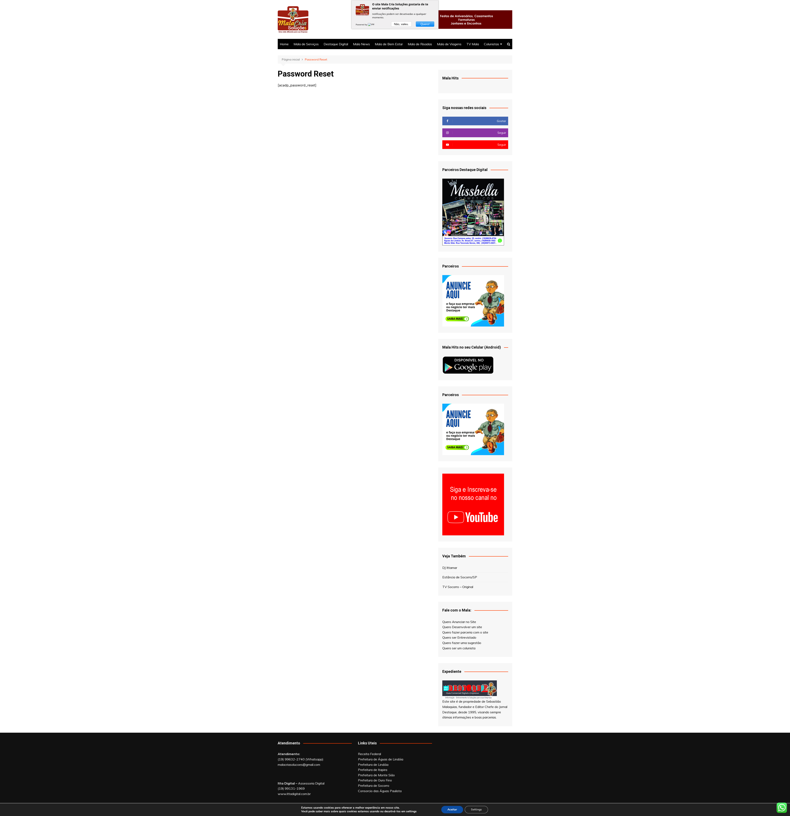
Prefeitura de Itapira (372, 770)
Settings (476, 809)
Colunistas (491, 44)
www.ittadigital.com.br (294, 794)
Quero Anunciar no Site (459, 622)
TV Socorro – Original (457, 587)
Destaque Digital (336, 44)
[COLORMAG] (469, 689)
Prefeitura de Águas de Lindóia (380, 759)
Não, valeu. (401, 24)
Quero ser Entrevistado (459, 637)
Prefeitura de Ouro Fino (375, 780)
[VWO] (372, 24)
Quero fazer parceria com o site (465, 632)
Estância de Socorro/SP (459, 577)
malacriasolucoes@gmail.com (299, 765)
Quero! (425, 24)
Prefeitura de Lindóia (373, 765)
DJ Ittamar (449, 568)
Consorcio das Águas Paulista (380, 791)
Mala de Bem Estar (389, 44)
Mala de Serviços (306, 44)
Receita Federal (369, 754)
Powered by (362, 24)
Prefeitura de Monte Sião (376, 775)
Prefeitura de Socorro (373, 785)
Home (284, 44)
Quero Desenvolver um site (462, 627)
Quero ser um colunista (458, 648)
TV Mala (472, 44)
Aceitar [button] (452, 809)
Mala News (361, 44)
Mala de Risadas (420, 44)
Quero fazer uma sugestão (461, 643)
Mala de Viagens (449, 44)
